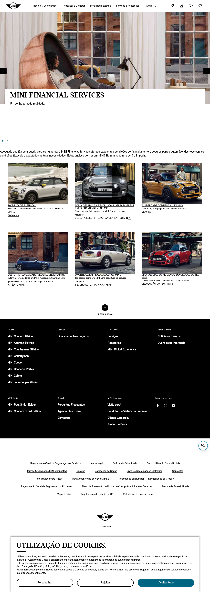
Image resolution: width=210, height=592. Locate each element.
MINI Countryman (18, 356)
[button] (181, 6)
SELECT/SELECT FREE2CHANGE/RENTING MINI (101, 218)
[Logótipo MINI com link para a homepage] (105, 517)
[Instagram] (165, 405)
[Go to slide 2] (7, 140)
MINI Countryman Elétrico (23, 349)
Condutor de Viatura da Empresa (127, 411)
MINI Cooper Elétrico (20, 336)
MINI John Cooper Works (23, 382)
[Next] (206, 71)
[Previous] (3, 71)
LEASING (147, 212)
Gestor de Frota (117, 424)
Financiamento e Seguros (73, 336)
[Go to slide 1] (2, 141)
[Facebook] (157, 405)
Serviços (113, 336)
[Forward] (155, 6)
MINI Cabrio (15, 376)
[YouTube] (173, 405)
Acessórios (114, 343)
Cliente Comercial (118, 418)
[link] (172, 6)
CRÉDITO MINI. (16, 285)
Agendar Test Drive (69, 411)
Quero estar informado (171, 343)
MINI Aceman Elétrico (21, 343)
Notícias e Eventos (169, 336)
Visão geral (114, 404)
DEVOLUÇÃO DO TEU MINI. (156, 284)
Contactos (64, 418)
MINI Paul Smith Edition (22, 404)
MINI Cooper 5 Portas (21, 369)
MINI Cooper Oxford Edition (24, 411)
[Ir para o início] (105, 307)
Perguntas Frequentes (71, 404)
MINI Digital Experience (122, 349)
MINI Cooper (15, 362)
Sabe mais (13, 215)
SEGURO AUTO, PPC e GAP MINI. (93, 285)
